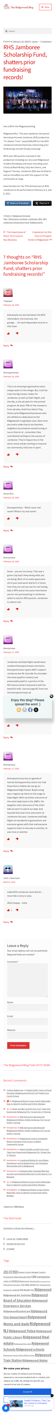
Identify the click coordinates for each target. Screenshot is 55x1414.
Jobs (23, 1285)
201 (6, 1272)
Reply (6, 345)
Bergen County (24, 1272)
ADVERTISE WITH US (16, 1244)
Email (10, 1016)
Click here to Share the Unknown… (19, 1228)
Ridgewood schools (30, 1349)
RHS (40, 219)
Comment (13, 961)
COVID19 (15, 1281)
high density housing (11, 1285)
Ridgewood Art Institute (17, 1295)
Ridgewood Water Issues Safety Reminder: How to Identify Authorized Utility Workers (29, 1102)
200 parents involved (17, 219)
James (35, 41)
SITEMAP (11, 1249)
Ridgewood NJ (36, 222)
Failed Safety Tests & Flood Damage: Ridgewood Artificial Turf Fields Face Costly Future (29, 1093)
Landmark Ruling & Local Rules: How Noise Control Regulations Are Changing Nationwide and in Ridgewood (28, 1163)
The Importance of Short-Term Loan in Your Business (14, 235)
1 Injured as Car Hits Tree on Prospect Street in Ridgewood (40, 235)
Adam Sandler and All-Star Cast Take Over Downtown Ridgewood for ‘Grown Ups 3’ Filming (29, 1110)
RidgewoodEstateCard (17, 1311)
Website (11, 1030)
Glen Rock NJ (35, 1281)
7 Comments (46, 41)
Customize (27, 1399)
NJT (38, 1285)
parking (15, 1290)
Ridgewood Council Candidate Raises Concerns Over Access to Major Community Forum (27, 1141)
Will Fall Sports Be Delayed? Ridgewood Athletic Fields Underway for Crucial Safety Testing (28, 1120)
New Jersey (30, 1284)
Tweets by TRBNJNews (13, 1206)
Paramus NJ (7, 1290)
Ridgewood (42, 1289)
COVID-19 (6, 1281)
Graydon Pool (45, 1281)
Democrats (24, 1281)
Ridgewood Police (22, 1331)
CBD (34, 1276)
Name (10, 1002)
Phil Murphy (25, 1290)
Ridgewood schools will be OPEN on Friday (18, 1355)
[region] (27, 1389)
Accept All (27, 1391)
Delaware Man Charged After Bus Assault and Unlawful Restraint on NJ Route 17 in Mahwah (29, 1174)
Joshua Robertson (15, 1090)
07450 (13, 1272)
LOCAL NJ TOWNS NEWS (17, 1239)
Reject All (27, 1407)
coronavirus (43, 1276)
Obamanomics (45, 1285)
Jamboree (32, 219)
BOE (29, 1277)
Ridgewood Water (35, 1360)
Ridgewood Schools (21, 215)
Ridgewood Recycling (22, 1344)
